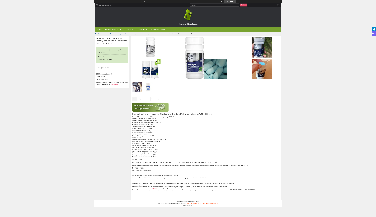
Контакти (130, 29)
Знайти (243, 5)
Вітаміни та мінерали (116, 34)
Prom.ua (197, 201)
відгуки (154, 188)
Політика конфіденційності (210, 203)
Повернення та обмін (158, 29)
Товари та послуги (103, 34)
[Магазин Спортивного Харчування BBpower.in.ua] (188, 15)
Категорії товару (110, 29)
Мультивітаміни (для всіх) (133, 34)
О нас (122, 29)
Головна (99, 29)
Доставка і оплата (142, 29)
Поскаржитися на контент (194, 203)
